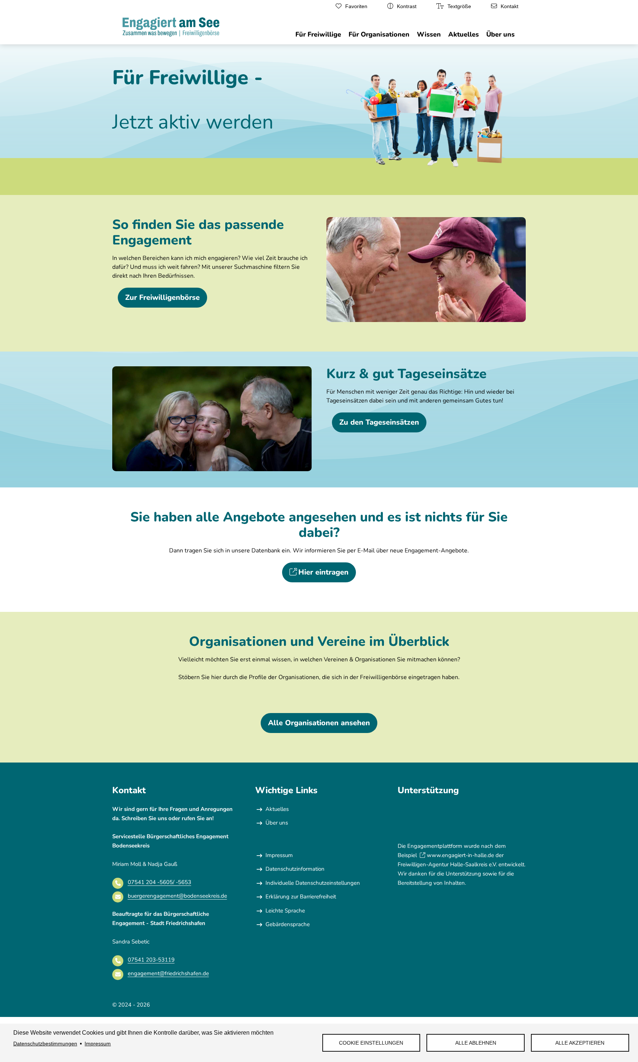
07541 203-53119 (151, 959)
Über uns (276, 822)
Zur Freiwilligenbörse (162, 297)
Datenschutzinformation (295, 869)
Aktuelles (277, 809)
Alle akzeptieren (579, 1043)
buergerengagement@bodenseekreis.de (177, 896)
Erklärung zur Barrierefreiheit (300, 896)
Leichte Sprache (285, 910)
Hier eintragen (323, 572)
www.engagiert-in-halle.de (460, 855)
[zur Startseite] (171, 27)
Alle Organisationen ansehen (319, 723)
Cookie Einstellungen (371, 1043)
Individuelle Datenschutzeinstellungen (312, 883)
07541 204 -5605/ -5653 (159, 882)
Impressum (98, 1043)
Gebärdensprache (287, 924)
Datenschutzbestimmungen (45, 1043)
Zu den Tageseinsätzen (379, 422)
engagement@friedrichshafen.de (168, 973)
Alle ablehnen (475, 1043)
